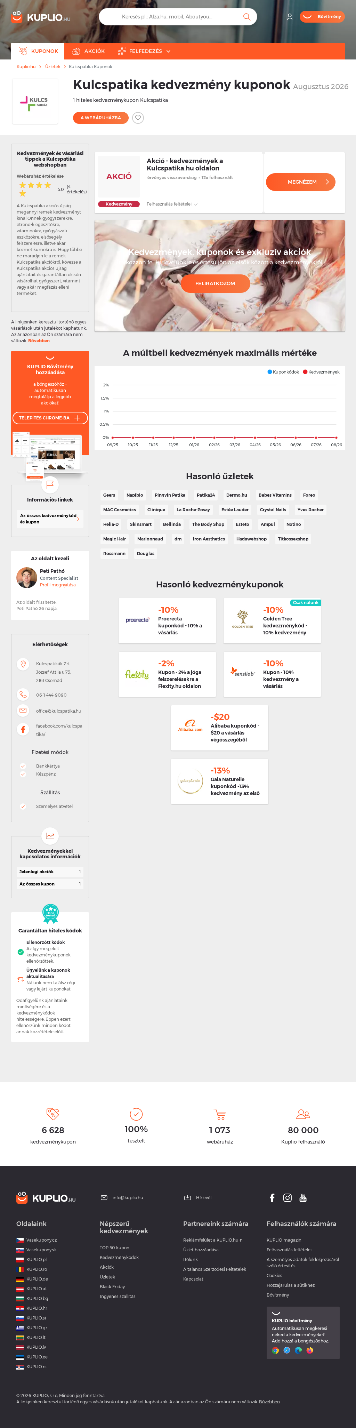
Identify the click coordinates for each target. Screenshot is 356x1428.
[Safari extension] (287, 1350)
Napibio (135, 495)
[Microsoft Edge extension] (299, 1350)
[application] (220, 408)
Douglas (145, 553)
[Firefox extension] (310, 1350)
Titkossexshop (293, 538)
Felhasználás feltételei (170, 204)
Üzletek (52, 66)
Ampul (268, 524)
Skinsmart (141, 524)
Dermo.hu (236, 495)
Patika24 (206, 495)
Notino (293, 524)
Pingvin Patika (170, 495)
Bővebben (39, 340)
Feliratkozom (215, 283)
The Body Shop (208, 524)
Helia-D (111, 524)
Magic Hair (114, 538)
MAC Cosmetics (119, 509)
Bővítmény (278, 1295)
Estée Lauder (235, 509)
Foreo (309, 495)
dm (178, 538)
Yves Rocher (311, 509)
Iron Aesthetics (209, 538)
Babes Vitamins (275, 495)
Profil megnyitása (58, 584)
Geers (109, 495)
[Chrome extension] (276, 1350)
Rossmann (114, 553)
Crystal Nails (273, 509)
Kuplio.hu (26, 66)
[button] (283, 372)
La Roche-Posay (193, 509)
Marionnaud (150, 538)
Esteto (242, 524)
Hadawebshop (251, 538)
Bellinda (172, 524)
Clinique (156, 509)
